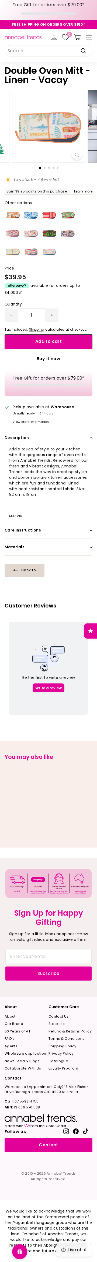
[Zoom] (77, 155)
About (10, 1016)
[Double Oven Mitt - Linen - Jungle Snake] (49, 233)
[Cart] (77, 37)
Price (9, 268)
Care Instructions (23, 530)
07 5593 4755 (22, 1101)
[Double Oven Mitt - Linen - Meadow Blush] (31, 233)
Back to (28, 570)
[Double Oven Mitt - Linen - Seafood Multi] (13, 215)
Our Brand (14, 1023)
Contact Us (58, 1016)
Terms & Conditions (66, 1038)
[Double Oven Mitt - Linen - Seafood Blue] (31, 215)
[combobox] (48, 51)
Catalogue (58, 1061)
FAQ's (10, 1038)
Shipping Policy (62, 1046)
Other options (18, 202)
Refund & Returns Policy (70, 1031)
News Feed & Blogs (22, 1061)
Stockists (56, 1023)
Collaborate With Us (23, 1068)
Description (17, 437)
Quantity (13, 304)
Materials (15, 547)
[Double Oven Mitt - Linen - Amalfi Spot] (13, 252)
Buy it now (48, 359)
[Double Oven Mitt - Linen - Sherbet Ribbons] (31, 252)
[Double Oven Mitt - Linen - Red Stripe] (49, 215)
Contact (48, 1145)
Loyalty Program (63, 1068)
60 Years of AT (17, 1031)
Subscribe (48, 973)
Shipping (36, 329)
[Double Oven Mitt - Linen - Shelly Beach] (49, 252)
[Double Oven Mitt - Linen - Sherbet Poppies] (13, 233)
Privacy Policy (61, 1053)
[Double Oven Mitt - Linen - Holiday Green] (68, 215)
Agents (11, 1046)
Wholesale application (25, 1053)
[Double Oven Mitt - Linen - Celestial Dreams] (68, 233)
